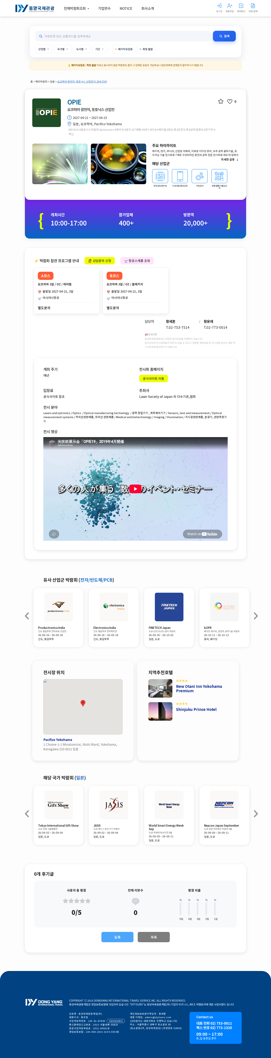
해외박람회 (41, 81)
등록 (117, 937)
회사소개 (147, 8)
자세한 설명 (227, 159)
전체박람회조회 (75, 8)
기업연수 (104, 8)
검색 (227, 36)
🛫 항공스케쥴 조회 (137, 260)
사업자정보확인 (116, 1020)
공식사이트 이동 (153, 378)
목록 (154, 937)
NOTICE (126, 8)
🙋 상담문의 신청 (99, 260)
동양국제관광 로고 (35, 8)
